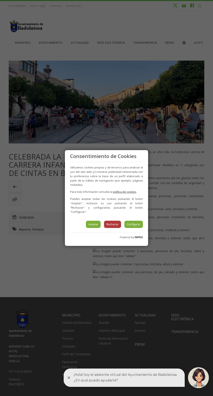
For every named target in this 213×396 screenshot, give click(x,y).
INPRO (139, 237)
